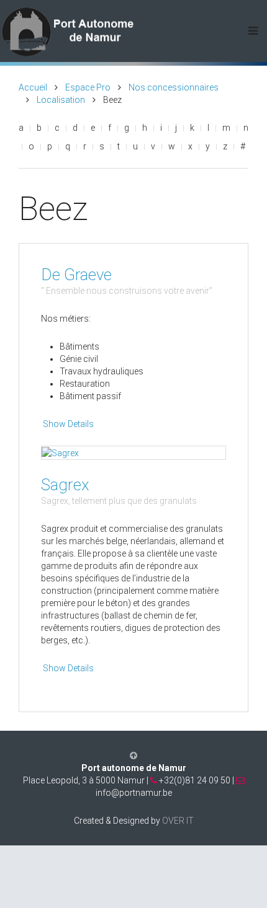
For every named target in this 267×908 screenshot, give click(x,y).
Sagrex (65, 484)
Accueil (33, 87)
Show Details (68, 424)
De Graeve (76, 274)
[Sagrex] (60, 452)
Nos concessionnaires (174, 87)
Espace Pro (88, 87)
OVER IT (178, 821)
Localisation (61, 100)
